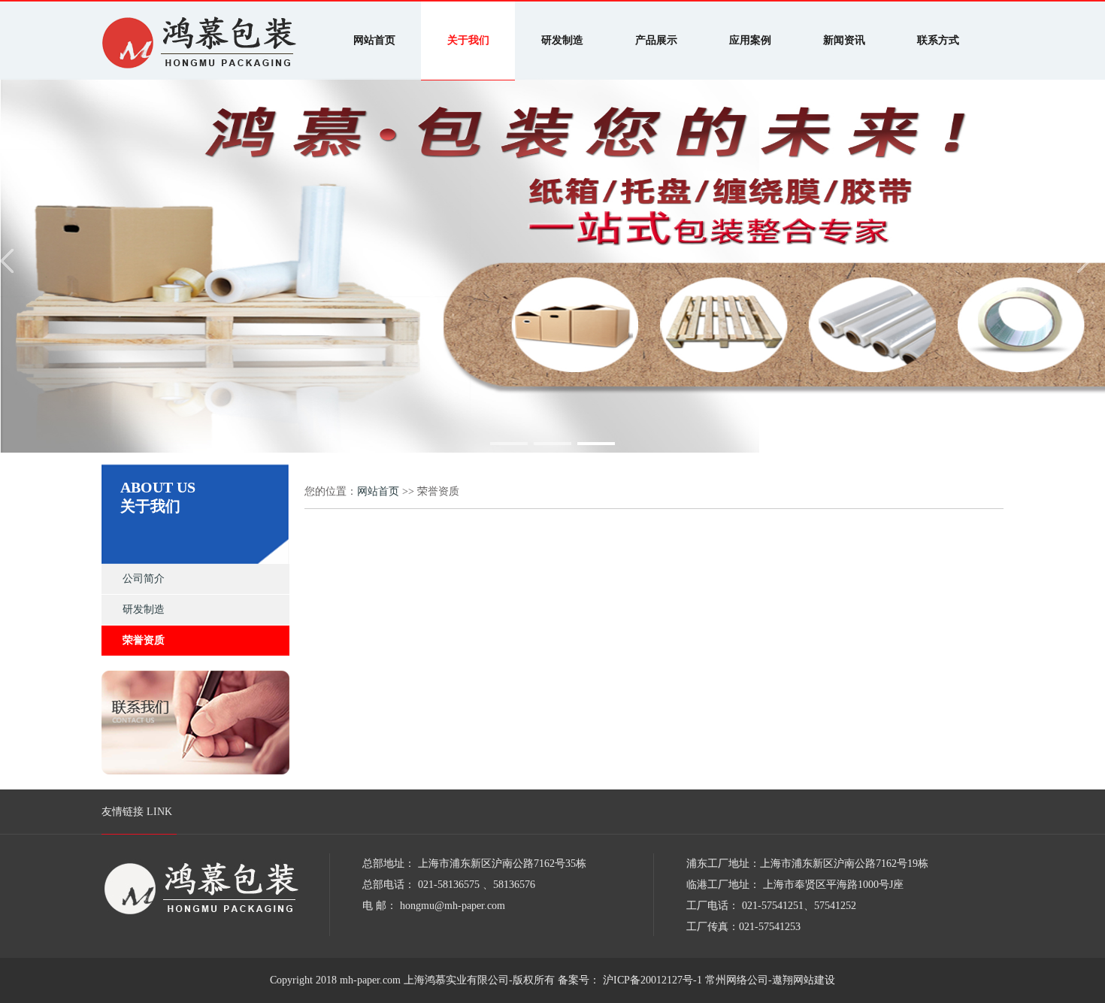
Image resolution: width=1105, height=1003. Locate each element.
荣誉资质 (144, 640)
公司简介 (144, 578)
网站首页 (378, 491)
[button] (509, 443)
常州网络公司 (736, 980)
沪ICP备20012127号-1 (651, 980)
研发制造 (144, 609)
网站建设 (814, 980)
